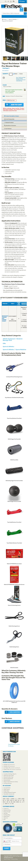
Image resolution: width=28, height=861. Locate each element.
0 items (23, 1)
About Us (6, 818)
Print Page (5, 68)
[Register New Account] (11, 1)
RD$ (16, 800)
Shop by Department (8, 778)
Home (5, 19)
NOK (14, 802)
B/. (20, 802)
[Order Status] (13, 1)
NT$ (13, 803)
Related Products (9, 122)
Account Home (7, 787)
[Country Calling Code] (5, 841)
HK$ (4, 802)
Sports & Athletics (13, 19)
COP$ (11, 800)
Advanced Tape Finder (9, 775)
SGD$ (6, 803)
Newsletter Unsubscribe (9, 794)
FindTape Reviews (8, 783)
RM (11, 802)
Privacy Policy (14, 859)
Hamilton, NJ (6, 764)
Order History (7, 789)
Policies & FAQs (7, 810)
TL (10, 803)
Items (16, 73)
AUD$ (22, 798)
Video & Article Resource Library (11, 781)
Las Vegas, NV (7, 767)
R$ (3, 800)
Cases (21, 73)
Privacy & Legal (7, 811)
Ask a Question (5, 70)
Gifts (4, 343)
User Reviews (8, 128)
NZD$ (17, 802)
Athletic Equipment (9, 339)
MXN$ (12, 798)
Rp (18, 800)
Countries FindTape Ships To (10, 774)
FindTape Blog (7, 815)
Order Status (6, 791)
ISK (23, 800)
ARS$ (19, 798)
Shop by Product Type (8, 777)
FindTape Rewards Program (10, 792)
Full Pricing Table (10, 119)
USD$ (4, 798)
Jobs (5, 819)
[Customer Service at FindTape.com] (5, 1)
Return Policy (7, 859)
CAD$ (7, 798)
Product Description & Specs (12, 116)
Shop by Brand (7, 780)
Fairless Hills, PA (7, 769)
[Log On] (8, 1)
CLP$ (8, 800)
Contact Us (6, 808)
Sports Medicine (21, 349)
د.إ (16, 798)
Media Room (6, 816)
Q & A (11, 125)
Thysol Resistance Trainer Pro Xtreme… (14, 745)
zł (22, 802)
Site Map (6, 813)
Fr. (5, 800)
